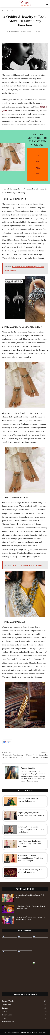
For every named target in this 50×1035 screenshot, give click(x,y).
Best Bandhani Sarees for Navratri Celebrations (28, 799)
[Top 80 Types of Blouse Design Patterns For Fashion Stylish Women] (8, 920)
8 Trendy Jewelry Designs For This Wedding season (37, 756)
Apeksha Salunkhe (14, 31)
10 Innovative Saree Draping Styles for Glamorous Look (12, 756)
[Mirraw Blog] (25, 3)
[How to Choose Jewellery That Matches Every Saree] (10, 872)
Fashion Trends (11, 11)
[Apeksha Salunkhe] (11, 774)
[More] (43, 742)
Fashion (7, 805)
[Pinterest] (27, 742)
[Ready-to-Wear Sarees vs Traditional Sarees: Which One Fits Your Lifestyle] (10, 858)
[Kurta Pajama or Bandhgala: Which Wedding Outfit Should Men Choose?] (10, 844)
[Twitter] (21, 742)
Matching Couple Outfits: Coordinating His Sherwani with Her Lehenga (31, 829)
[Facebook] (16, 742)
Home (4, 11)
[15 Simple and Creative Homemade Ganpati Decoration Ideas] (8, 909)
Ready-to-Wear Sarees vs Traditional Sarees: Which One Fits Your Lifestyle (30, 858)
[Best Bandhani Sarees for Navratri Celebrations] (10, 801)
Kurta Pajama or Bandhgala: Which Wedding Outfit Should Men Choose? (30, 844)
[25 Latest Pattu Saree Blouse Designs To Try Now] (8, 898)
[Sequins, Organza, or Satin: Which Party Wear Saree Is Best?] (10, 815)
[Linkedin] (37, 742)
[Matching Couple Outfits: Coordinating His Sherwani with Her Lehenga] (10, 829)
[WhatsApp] (32, 742)
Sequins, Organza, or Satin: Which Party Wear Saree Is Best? (31, 814)
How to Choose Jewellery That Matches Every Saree (30, 870)
